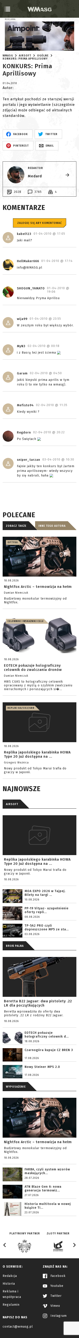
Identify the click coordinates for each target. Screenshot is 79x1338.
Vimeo (54, 1306)
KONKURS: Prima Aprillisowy (25, 58)
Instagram (58, 1316)
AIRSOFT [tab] (12, 804)
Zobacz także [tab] (16, 525)
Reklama (10, 19)
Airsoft (25, 55)
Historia (9, 1284)
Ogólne (42, 55)
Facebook (57, 1276)
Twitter (55, 1296)
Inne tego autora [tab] (52, 525)
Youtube (56, 1286)
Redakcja (10, 1276)
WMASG (8, 55)
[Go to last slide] (5, 1245)
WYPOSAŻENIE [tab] (16, 1086)
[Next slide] (74, 1245)
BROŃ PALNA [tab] (15, 945)
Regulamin (11, 1305)
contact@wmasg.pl (18, 1326)
